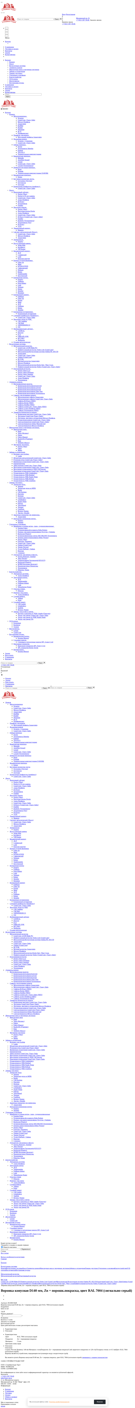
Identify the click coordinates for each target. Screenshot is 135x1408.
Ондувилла (22, 183)
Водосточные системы (17, 66)
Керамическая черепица (23, 175)
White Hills (21, 245)
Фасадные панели (20, 207)
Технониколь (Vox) (24, 222)
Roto (19, 441)
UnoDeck (21, 509)
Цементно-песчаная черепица (25, 167)
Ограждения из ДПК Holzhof (24, 475)
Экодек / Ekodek (23, 513)
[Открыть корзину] (4, 12)
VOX (20, 226)
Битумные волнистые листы (24, 179)
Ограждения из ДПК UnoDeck (24, 481)
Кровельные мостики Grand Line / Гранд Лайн (34, 414)
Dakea (20, 435)
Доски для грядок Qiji (25, 619)
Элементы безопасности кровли (25, 412)
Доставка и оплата (11, 49)
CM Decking (22, 492)
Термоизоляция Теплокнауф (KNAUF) (31, 560)
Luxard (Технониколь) (25, 165)
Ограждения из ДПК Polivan (24, 479)
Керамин (21, 293)
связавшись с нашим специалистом (94, 1357)
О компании (9, 47)
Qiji (19, 327)
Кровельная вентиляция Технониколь (31, 393)
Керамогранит (19, 649)
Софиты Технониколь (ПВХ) (28, 410)
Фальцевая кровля (20, 139)
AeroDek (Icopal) (24, 160)
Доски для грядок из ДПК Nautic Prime (32, 617)
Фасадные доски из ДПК (23, 319)
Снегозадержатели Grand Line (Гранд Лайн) (33, 422)
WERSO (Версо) (24, 443)
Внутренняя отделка (16, 83)
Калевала (17, 625)
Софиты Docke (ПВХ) (26, 403)
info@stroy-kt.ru (6, 1378)
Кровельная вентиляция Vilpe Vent (30, 391)
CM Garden (22, 604)
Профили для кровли (22, 135)
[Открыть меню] (2, 2)
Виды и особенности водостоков (12, 1257)
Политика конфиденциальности (59, 1402)
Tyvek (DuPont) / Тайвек (26, 549)
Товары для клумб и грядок (24, 612)
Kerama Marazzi (23, 638)
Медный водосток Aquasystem (28, 361)
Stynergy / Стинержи (25, 141)
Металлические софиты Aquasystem (30, 397)
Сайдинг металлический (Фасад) (26, 232)
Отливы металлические (22, 342)
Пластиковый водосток (22, 369)
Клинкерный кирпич (22, 295)
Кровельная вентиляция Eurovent (30, 386)
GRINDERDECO (24, 325)
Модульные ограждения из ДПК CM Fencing (30, 469)
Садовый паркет (20, 602)
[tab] (67, 1307)
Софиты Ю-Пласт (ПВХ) (27, 401)
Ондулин (21, 184)
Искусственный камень (22, 243)
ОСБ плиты (13, 79)
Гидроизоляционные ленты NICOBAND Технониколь (37, 536)
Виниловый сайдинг (21, 192)
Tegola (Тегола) (23, 547)
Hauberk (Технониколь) (26, 221)
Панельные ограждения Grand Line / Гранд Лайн (31, 471)
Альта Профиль (23, 200)
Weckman (21, 129)
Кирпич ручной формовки (23, 260)
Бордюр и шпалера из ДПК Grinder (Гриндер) (34, 613)
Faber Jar (21, 262)
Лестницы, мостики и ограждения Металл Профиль (36, 418)
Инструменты (14, 81)
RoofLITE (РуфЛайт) (25, 439)
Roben (20, 177)
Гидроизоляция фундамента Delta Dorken (32, 530)
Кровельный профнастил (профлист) (27, 186)
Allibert (20, 598)
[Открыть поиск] (2, 12)
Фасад (11, 64)
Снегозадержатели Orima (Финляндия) (32, 424)
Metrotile (21, 158)
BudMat (20, 126)
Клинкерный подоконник (27, 314)
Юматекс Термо (23, 570)
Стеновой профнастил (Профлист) (26, 315)
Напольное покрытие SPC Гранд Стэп (31, 646)
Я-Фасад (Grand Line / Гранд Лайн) (30, 217)
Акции (7, 53)
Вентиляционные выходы (23, 384)
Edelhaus (21, 296)
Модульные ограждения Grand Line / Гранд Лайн (31, 467)
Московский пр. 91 (83, 18)
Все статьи (5, 1253)
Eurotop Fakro (22, 528)
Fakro (20, 448)
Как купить (9, 655)
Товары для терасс (15, 73)
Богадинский (22, 276)
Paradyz (20, 241)
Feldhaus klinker (23, 583)
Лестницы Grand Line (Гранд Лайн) (30, 416)
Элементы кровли (15, 68)
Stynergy (21, 118)
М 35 (19, 131)
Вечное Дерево (23, 511)
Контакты (8, 51)
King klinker (22, 283)
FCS (19, 334)
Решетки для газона (21, 593)
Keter (19, 600)
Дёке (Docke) (22, 558)
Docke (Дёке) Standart (25, 374)
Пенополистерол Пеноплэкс (28, 566)
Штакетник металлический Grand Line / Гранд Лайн (32, 458)
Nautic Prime (22, 501)
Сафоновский (23, 268)
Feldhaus (21, 281)
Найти (8, 96)
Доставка (8, 1393)
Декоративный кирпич (22, 228)
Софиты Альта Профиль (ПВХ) (29, 408)
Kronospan (17, 623)
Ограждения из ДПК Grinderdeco (25, 473)
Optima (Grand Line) (25, 357)
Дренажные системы (21, 574)
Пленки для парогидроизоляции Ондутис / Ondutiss (36, 532)
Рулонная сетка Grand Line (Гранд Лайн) (28, 460)
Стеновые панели (20, 640)
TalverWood (22, 505)
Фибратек (21, 340)
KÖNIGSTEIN (23, 266)
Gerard (20, 162)
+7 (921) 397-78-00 (69, 24)
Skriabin (20, 310)
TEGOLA (21, 152)
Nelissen (20, 270)
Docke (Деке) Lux (24, 370)
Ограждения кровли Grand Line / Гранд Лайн (34, 420)
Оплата (7, 1395)
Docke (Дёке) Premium (26, 372)
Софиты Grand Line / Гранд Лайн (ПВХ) (32, 407)
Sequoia (20, 486)
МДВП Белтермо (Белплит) (27, 564)
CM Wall (21, 323)
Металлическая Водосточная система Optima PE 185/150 (38, 352)
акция (3, 1406)
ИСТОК (21, 359)
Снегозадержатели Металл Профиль (31, 426)
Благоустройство (15, 77)
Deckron (21, 496)
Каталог (8, 41)
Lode (19, 257)
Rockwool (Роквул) (24, 534)
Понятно (100, 1402)
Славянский (22, 255)
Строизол (21, 553)
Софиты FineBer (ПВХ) (26, 405)
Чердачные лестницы (22, 445)
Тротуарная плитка (21, 577)
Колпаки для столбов (22, 454)
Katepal (20, 150)
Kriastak (20, 171)
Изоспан (21, 551)
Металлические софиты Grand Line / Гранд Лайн (35, 399)
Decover (20, 333)
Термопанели (19, 240)
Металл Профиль (24, 122)
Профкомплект (23, 133)
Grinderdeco (22, 500)
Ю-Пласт (21, 202)
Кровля (12, 62)
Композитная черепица (22, 156)
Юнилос (21, 591)
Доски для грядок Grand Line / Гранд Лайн (33, 615)
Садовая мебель (20, 596)
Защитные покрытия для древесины (27, 515)
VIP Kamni (21, 249)
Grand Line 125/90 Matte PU (27, 348)
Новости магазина (10, 1247)
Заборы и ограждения (17, 71)
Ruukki (20, 128)
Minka (20, 450)
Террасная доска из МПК (27, 488)
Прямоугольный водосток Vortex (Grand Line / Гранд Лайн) (39, 367)
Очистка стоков (20, 589)
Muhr (19, 264)
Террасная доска (20, 484)
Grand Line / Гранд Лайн (26, 120)
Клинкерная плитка (21, 277)
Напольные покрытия (22, 644)
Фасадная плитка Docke (26, 211)
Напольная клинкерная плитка (25, 519)
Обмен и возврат (11, 1397)
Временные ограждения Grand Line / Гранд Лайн (31, 462)
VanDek (20, 608)
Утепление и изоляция (17, 75)
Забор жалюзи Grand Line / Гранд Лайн (27, 465)
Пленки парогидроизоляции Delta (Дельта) (33, 538)
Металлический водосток (23, 346)
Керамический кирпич (22, 251)
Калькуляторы (10, 54)
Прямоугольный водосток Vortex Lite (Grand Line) (35, 350)
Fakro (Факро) (23, 437)
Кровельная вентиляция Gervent (29, 388)
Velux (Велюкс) (23, 433)
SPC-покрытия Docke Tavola (28, 648)
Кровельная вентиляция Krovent (29, 389)
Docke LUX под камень (26, 196)
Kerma (20, 300)
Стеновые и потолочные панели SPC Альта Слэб (35, 642)
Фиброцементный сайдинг (24, 329)
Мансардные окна (20, 429)
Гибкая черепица (20, 145)
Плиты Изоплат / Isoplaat (27, 556)
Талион (16, 627)
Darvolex (21, 494)
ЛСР (19, 253)
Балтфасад (21, 247)
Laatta (20, 456)
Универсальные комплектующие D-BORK (33, 173)
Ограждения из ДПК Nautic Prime (26, 477)
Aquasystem (22, 124)
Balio (19, 431)
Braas (20, 169)
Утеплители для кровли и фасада (26, 555)
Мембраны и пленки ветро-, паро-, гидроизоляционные (34, 526)
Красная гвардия (24, 258)
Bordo (20, 490)
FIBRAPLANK (23, 336)
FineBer (20, 205)
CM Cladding (22, 321)
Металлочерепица (20, 116)
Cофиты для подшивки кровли (25, 395)
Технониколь (22, 203)
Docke (20, 147)
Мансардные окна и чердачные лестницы (24, 69)
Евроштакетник (19, 463)
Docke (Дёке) (22, 194)
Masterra (21, 230)
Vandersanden (22, 274)
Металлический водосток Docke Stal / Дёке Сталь (35, 365)
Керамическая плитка (22, 636)
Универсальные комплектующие (29, 154)
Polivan (20, 503)
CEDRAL (21, 331)
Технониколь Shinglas (25, 148)
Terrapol (20, 507)
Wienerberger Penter (24, 587)
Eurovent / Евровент (25, 541)
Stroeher (20, 291)
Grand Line (17, 632)
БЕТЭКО (21, 338)
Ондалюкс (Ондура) (25, 181)
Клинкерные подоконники (24, 312)
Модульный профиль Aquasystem (30, 137)
